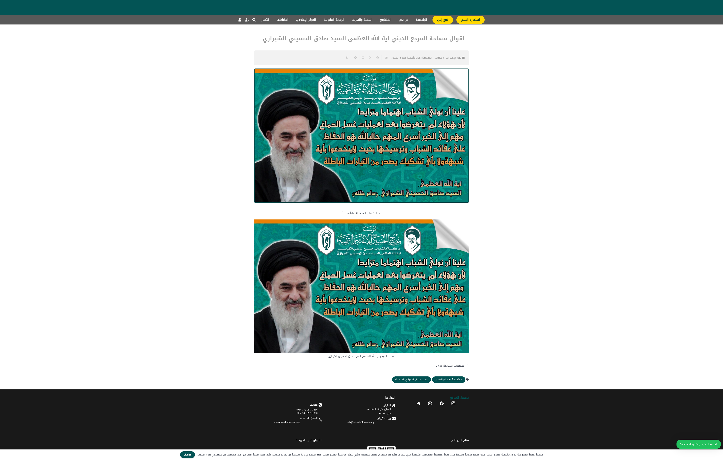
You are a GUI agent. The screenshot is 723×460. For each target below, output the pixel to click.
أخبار (419, 57)
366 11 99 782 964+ (307, 413)
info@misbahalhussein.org (360, 422)
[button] (254, 19)
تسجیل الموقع (459, 398)
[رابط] (247, 20)
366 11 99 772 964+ (307, 409)
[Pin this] (355, 57)
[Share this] (377, 57)
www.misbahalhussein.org (287, 422)
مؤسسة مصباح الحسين (403, 57)
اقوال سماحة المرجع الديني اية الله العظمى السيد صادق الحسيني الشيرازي (363, 38)
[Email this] (385, 57)
